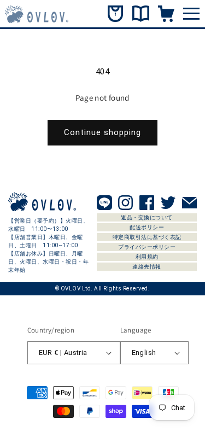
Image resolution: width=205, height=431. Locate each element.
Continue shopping (102, 132)
